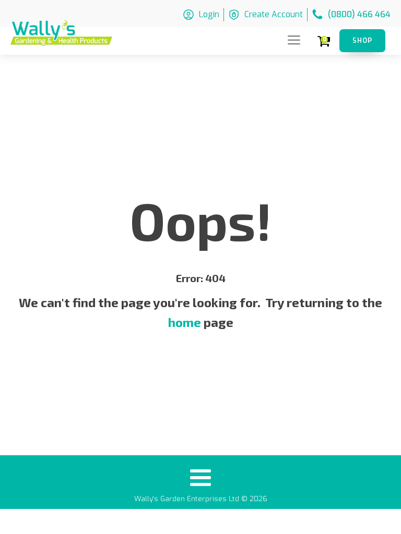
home (184, 322)
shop (362, 40)
